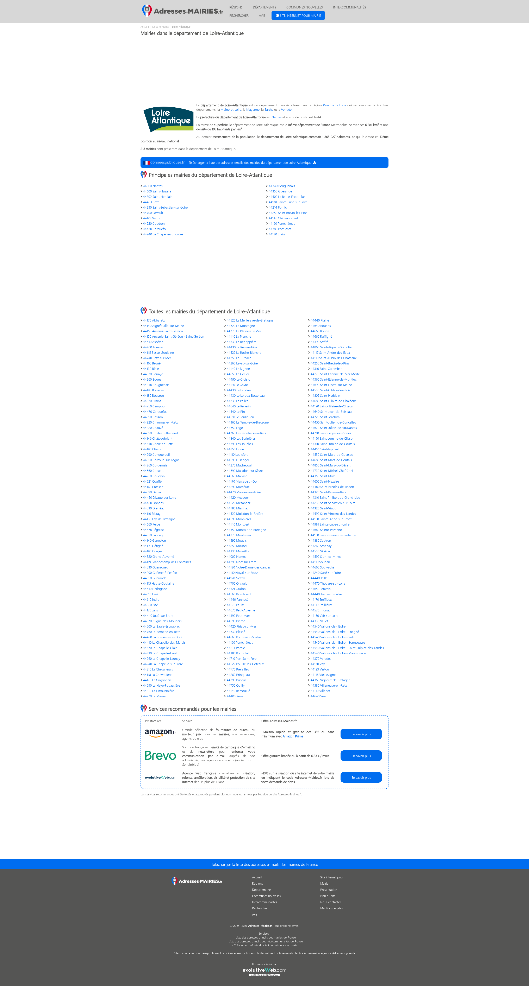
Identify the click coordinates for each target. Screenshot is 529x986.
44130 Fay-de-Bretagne (159, 519)
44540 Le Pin (236, 411)
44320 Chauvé (153, 427)
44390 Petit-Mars (238, 615)
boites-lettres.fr (234, 953)
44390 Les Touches (240, 443)
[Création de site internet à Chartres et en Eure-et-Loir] (264, 971)
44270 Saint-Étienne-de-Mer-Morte (335, 374)
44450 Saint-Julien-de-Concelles (333, 422)
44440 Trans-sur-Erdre (326, 594)
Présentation (328, 890)
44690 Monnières (239, 519)
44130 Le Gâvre (237, 384)
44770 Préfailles (238, 669)
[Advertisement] (264, 71)
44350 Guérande (280, 191)
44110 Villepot (320, 690)
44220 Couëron (154, 223)
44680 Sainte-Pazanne (326, 529)
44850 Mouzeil (237, 545)
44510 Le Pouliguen (240, 417)
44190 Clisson (152, 449)
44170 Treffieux (321, 599)
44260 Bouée (152, 379)
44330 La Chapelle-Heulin (161, 653)
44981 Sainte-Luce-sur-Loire (288, 202)
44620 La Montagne (241, 325)
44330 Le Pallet (237, 401)
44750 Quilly (236, 685)
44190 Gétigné (153, 545)
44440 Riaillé (320, 320)
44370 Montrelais (239, 535)
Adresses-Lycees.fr (343, 953)
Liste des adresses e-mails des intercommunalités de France (266, 941)
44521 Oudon (236, 588)
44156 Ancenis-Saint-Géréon (163, 331)
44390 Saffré (319, 341)
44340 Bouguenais (282, 186)
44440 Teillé (319, 578)
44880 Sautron (321, 540)
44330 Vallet (319, 621)
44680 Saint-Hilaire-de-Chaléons (333, 401)
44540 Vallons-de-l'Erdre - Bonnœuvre (338, 642)
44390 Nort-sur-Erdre (241, 562)
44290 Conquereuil (156, 454)
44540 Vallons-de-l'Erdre (328, 626)
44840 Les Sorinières (241, 438)
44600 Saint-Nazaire (157, 191)
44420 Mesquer (238, 497)
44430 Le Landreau (240, 390)
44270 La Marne (154, 696)
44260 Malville (237, 476)
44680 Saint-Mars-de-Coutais (331, 460)
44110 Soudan (320, 562)
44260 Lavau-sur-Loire (242, 363)
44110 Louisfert (237, 454)
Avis (262, 15)
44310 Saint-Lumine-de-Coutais (333, 443)
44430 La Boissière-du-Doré (162, 637)
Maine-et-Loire (231, 109)
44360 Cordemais (155, 465)
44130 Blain (277, 234)
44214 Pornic (278, 207)
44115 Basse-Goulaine (158, 352)
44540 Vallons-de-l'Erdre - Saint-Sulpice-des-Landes (347, 647)
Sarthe (268, 109)
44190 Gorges (152, 551)
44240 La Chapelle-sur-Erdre (163, 234)
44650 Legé (235, 427)
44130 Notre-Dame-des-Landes (249, 567)
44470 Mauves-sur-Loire (244, 492)
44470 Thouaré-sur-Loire (328, 583)
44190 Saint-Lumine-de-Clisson (332, 438)
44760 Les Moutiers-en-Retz (246, 433)
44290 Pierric (236, 621)
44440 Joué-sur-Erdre (158, 615)
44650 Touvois (321, 588)
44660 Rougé (320, 331)
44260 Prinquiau (238, 674)
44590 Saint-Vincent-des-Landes (333, 513)
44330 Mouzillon (238, 551)
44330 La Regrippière (241, 341)
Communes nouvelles (304, 7)
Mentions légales (331, 908)
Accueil (257, 877)
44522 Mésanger (238, 503)
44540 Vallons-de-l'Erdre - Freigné (335, 631)
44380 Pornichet (280, 229)
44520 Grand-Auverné (158, 556)
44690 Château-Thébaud (160, 433)
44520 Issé (150, 605)
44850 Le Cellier (238, 374)
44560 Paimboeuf (239, 594)
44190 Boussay (153, 390)
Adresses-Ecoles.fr (290, 953)
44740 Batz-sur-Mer (157, 358)
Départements (264, 7)
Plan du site (328, 896)
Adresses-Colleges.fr (316, 953)
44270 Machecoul (239, 465)
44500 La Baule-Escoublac (287, 196)
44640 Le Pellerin (239, 406)
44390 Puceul (236, 680)
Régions (236, 7)
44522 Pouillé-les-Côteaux (245, 664)
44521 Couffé (152, 481)
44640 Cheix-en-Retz (158, 443)
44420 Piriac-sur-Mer (241, 626)
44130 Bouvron (153, 395)
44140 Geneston (154, 540)
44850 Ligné (235, 449)
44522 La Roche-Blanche (244, 352)
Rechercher (239, 15)
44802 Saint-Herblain (158, 196)
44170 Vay (318, 664)
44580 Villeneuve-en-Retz (329, 685)
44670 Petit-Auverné (241, 610)
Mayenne (253, 109)
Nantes (277, 117)
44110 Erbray (152, 513)
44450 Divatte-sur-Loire (159, 497)
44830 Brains (152, 401)
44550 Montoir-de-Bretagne (246, 529)
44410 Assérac (153, 341)
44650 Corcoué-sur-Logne (161, 460)
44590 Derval (152, 492)
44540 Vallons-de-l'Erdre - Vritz (333, 637)
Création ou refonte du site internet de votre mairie (265, 945)
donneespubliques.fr (209, 953)
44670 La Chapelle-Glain (160, 647)
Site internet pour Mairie (300, 15)
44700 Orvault (153, 212)
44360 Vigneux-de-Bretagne (330, 680)
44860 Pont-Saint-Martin (244, 637)
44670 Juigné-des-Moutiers (162, 621)
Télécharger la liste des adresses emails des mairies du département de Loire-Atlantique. (250, 162)
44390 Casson (153, 417)
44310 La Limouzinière (158, 690)
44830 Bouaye (153, 374)
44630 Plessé (236, 631)
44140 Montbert (238, 524)
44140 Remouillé (238, 690)
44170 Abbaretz (154, 320)
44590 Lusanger (238, 460)
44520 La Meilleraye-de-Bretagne (250, 320)
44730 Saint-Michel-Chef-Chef (332, 470)
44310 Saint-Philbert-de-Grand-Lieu (335, 497)
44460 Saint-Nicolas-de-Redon (332, 486)
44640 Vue (318, 696)
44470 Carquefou (155, 229)
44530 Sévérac (321, 551)
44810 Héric (151, 594)
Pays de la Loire (334, 105)
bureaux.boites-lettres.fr (261, 953)
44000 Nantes (153, 186)
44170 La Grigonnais (157, 680)
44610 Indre (151, 599)
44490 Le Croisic (238, 379)
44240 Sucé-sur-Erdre (326, 572)
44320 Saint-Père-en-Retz (328, 492)
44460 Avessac (153, 347)
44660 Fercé (151, 524)
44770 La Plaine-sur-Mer (244, 331)
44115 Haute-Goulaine (158, 583)
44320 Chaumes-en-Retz (160, 422)
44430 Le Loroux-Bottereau (246, 395)
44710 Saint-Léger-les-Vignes (331, 433)
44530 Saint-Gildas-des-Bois (330, 390)
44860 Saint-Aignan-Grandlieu (332, 347)
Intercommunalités (349, 7)
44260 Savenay (321, 545)
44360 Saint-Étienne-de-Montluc (333, 379)
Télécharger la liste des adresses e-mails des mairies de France (264, 864)
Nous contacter (330, 902)
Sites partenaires (184, 953)
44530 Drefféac (153, 508)
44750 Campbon (154, 406)
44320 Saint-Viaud (323, 508)
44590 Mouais (237, 540)
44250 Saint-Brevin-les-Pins (288, 212)
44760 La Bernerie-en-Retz (161, 631)
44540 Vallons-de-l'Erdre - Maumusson (338, 653)
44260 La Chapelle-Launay (161, 658)
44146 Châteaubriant (283, 218)
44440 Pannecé (237, 599)
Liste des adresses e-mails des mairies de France (266, 937)
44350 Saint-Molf (323, 476)
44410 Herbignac (155, 588)
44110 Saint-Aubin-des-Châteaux (333, 358)
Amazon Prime (293, 736)
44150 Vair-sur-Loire (324, 615)
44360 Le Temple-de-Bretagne (248, 422)
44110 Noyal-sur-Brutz (242, 572)
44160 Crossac (153, 486)
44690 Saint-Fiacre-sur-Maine (331, 384)
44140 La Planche (239, 336)
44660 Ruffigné (321, 336)
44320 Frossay (153, 535)
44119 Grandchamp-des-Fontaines (167, 562)
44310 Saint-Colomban (326, 368)
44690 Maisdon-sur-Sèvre (245, 470)
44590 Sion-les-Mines (326, 556)
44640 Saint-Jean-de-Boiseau (331, 411)
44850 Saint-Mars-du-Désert (330, 465)
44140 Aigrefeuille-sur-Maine (163, 325)
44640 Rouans (321, 325)
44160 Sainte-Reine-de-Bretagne (333, 535)
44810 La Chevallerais (158, 669)
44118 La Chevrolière (157, 674)
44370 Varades (321, 658)
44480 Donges (153, 503)
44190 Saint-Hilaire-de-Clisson (332, 406)
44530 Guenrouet (155, 567)
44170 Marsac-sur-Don (243, 481)
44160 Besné (152, 363)
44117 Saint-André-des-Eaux (330, 352)
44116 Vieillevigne (323, 674)
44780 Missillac (237, 508)
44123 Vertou (152, 218)
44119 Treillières (321, 605)
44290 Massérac (238, 486)
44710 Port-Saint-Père (241, 658)
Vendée (286, 109)
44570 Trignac (320, 610)
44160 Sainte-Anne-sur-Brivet (331, 519)
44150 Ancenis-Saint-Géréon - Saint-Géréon (173, 336)
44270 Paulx (235, 605)
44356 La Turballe (239, 358)
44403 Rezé (151, 202)
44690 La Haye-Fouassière (161, 685)
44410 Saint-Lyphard (325, 449)
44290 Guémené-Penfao (160, 572)
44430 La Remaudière (242, 347)
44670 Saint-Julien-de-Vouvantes (334, 427)
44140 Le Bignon (238, 368)
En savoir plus (361, 734)
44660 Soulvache (322, 567)
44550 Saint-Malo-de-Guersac (332, 454)
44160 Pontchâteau (282, 223)
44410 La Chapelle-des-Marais (164, 642)
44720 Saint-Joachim (325, 417)
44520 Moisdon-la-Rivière (245, 513)
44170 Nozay (236, 578)
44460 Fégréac (153, 529)
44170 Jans (150, 610)
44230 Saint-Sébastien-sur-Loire (165, 207)
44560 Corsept (153, 470)
